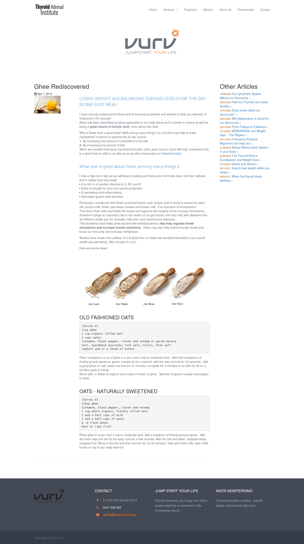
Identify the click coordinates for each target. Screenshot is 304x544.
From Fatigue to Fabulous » (250, 127)
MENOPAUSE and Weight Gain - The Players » (243, 133)
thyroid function (172, 153)
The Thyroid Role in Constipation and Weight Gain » (240, 158)
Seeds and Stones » (245, 164)
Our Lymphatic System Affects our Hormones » (240, 96)
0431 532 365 (112, 507)
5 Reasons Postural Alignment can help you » (238, 141)
